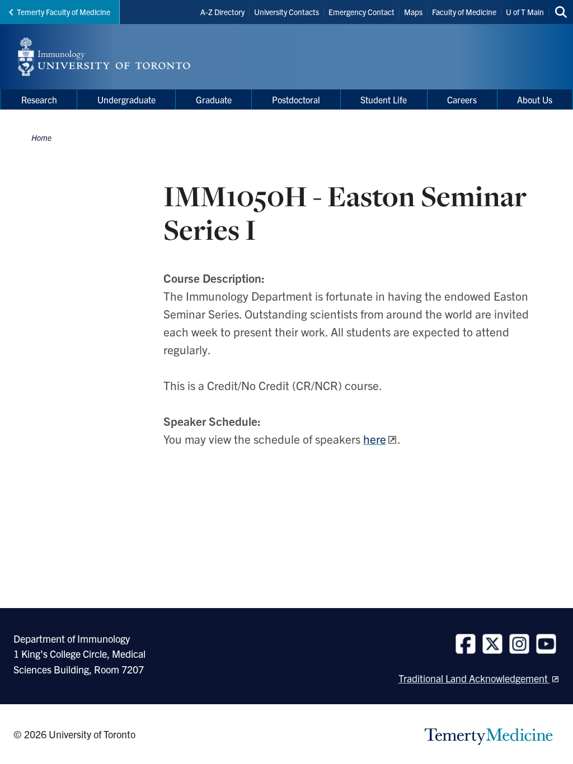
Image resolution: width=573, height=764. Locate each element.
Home (41, 137)
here (374, 438)
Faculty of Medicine (464, 12)
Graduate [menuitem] (214, 99)
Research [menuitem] (39, 99)
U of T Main (525, 12)
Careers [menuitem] (462, 99)
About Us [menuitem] (534, 99)
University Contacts (286, 12)
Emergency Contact (361, 12)
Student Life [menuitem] (383, 99)
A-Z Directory (222, 12)
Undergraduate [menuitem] (126, 99)
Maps (413, 12)
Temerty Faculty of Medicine (63, 12)
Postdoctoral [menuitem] (296, 99)
